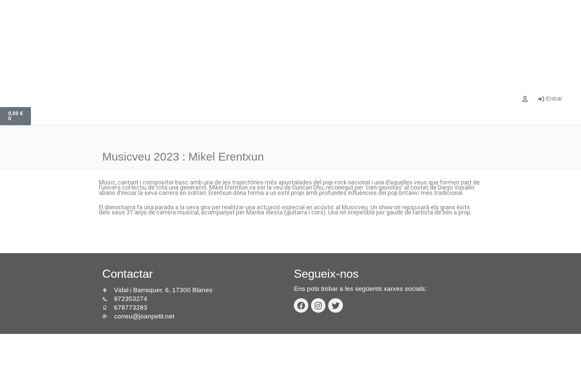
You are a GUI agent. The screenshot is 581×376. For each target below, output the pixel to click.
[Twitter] (335, 305)
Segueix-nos (326, 273)
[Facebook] (301, 305)
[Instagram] (318, 305)
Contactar (127, 273)
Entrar (554, 98)
